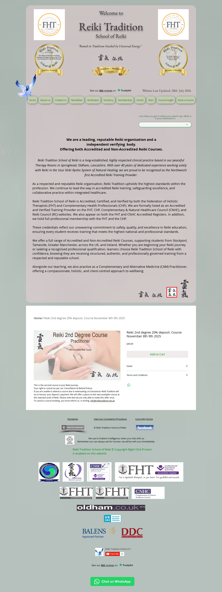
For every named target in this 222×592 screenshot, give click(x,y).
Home (38, 318)
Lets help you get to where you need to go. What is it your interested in (165, 117)
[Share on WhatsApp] (129, 385)
